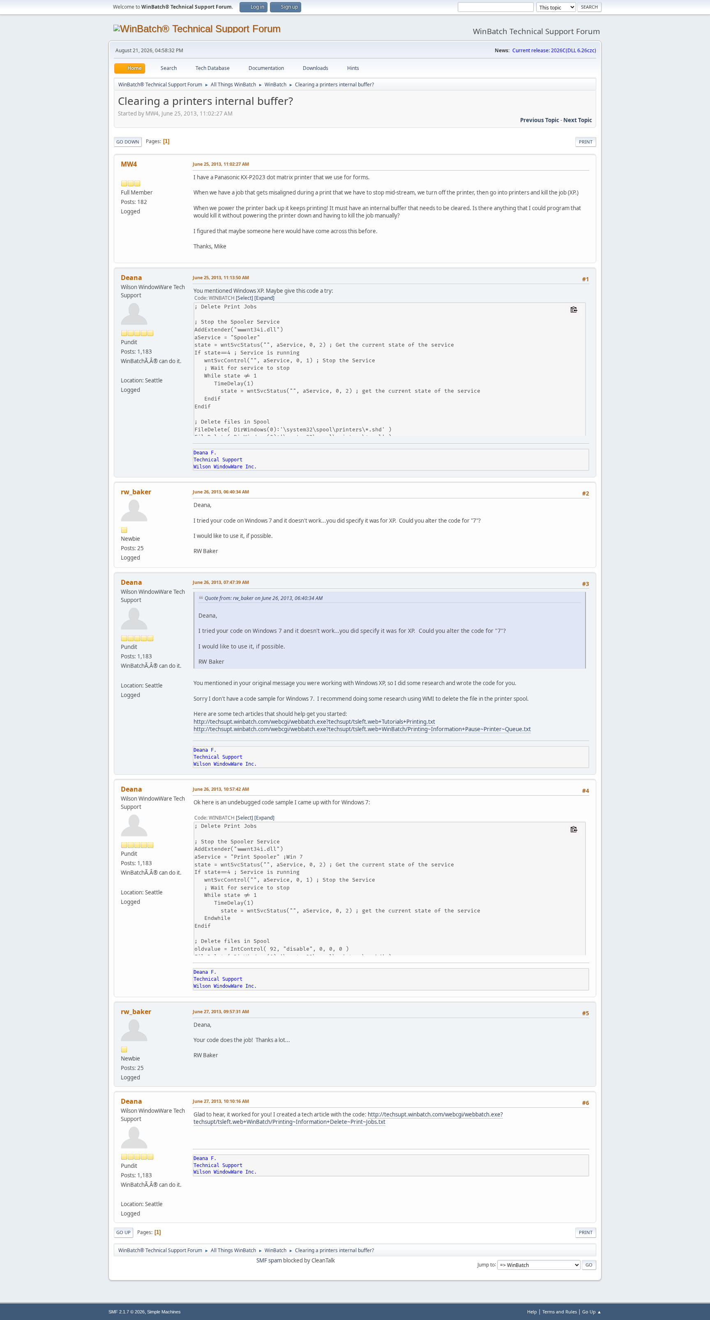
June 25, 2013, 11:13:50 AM (221, 277)
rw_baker (136, 491)
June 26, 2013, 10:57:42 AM (221, 789)
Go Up (123, 1232)
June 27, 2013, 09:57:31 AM (221, 1011)
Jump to (486, 1264)
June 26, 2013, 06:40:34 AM (221, 492)
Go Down (127, 142)
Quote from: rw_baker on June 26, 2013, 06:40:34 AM (264, 598)
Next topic (577, 120)
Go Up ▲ (592, 1311)
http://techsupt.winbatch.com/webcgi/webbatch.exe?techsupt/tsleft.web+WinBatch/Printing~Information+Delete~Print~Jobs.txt (348, 1118)
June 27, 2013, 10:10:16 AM (221, 1101)
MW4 (129, 164)
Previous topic (539, 120)
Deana (131, 277)
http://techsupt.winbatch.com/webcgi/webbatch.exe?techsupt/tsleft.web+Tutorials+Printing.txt (314, 721)
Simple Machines (164, 1311)
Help (532, 1311)
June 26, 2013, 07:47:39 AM (221, 582)
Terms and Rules (559, 1311)
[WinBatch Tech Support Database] (124, 370)
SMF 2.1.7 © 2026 (126, 1311)
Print (585, 142)
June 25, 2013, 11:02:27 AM (221, 164)
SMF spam (269, 1260)
